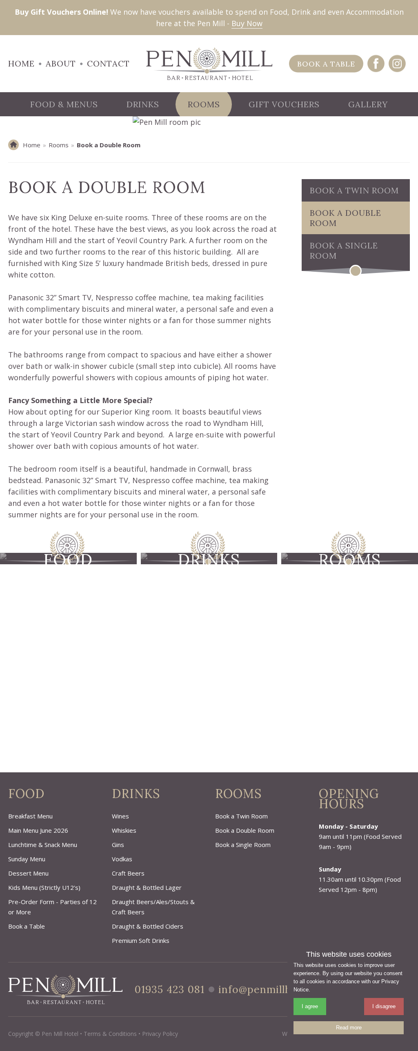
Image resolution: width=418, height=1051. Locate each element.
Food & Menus (64, 104)
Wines (120, 816)
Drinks (143, 104)
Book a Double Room (345, 218)
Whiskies (124, 830)
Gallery (368, 104)
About (61, 63)
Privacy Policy (160, 1034)
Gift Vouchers (284, 104)
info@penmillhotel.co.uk (280, 989)
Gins (118, 844)
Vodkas (122, 859)
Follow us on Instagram (397, 64)
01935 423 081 (170, 989)
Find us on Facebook (376, 64)
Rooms (204, 104)
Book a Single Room (344, 250)
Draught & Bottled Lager (147, 887)
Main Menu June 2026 (38, 830)
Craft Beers (128, 873)
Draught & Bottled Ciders (147, 926)
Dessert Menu (28, 873)
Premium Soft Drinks (140, 940)
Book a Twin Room (354, 190)
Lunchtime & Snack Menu (42, 844)
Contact (108, 63)
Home (21, 63)
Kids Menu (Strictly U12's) (44, 887)
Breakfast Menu (30, 816)
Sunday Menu (26, 859)
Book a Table (326, 64)
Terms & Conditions (110, 1034)
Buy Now (246, 23)
